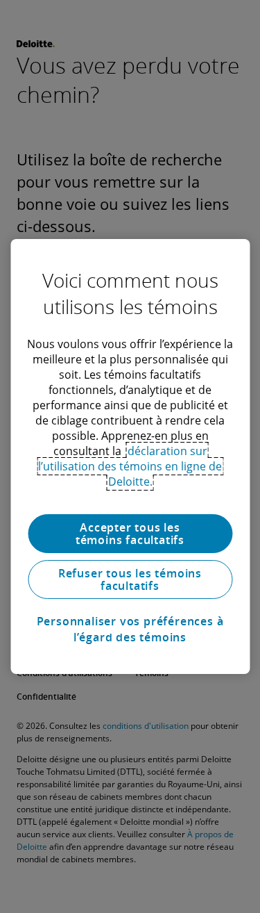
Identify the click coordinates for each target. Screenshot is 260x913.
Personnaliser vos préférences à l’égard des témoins (130, 629)
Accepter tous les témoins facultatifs (130, 534)
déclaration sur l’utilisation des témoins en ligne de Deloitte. (130, 466)
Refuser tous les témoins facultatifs (130, 579)
